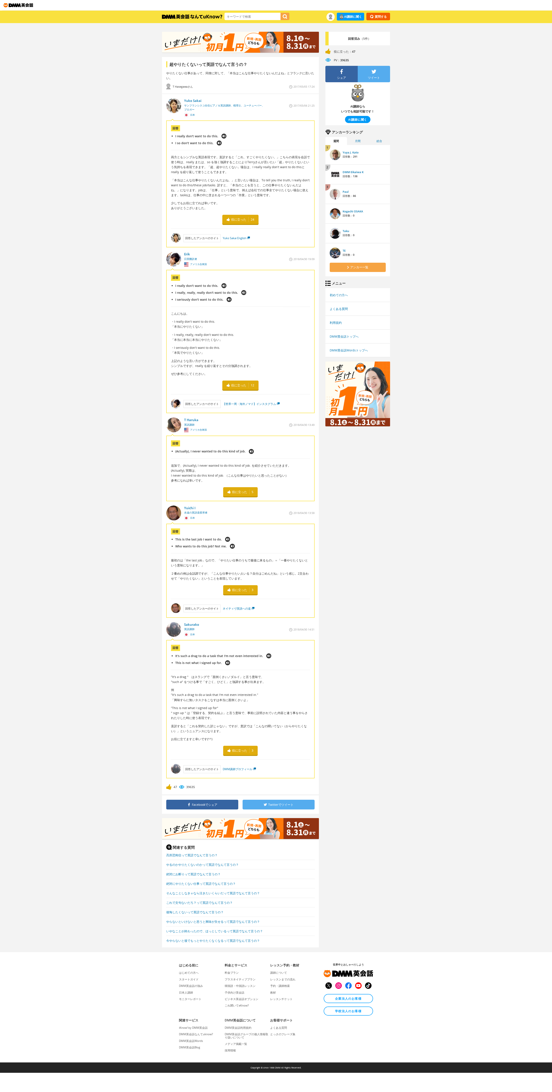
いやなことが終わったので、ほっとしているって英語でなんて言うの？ (214, 931)
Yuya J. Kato (351, 152)
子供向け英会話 (234, 992)
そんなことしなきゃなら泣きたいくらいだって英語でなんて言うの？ (213, 893)
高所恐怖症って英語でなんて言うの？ (192, 855)
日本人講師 (186, 992)
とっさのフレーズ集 (282, 1034)
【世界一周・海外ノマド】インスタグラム (249, 404)
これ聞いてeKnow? (237, 1005)
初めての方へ (339, 295)
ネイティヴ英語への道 (237, 608)
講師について (278, 973)
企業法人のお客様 (348, 998)
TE (344, 251)
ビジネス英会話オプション (241, 999)
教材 (273, 992)
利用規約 (336, 323)
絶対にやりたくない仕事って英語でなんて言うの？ (201, 884)
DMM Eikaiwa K (353, 172)
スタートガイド (189, 979)
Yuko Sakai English (234, 238)
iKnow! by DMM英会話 (193, 1028)
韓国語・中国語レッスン (240, 986)
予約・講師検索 (280, 986)
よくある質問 (339, 309)
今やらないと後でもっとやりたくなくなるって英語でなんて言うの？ (213, 941)
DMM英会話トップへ (344, 336)
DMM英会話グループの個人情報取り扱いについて (246, 1035)
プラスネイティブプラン (240, 979)
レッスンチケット (281, 999)
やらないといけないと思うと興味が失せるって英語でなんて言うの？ (213, 922)
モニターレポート (190, 999)
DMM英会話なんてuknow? (196, 1034)
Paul (346, 192)
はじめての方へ (189, 973)
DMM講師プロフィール (237, 769)
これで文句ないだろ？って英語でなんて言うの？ (199, 903)
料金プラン (232, 973)
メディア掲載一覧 (236, 1044)
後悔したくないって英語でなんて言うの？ (195, 912)
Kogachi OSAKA (353, 211)
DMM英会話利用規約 (238, 1028)
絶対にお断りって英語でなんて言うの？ (193, 874)
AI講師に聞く (353, 16)
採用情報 (230, 1050)
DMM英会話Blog (189, 1047)
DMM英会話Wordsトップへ (349, 350)
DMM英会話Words (191, 1041)
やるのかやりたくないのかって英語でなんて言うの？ (202, 865)
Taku (346, 231)
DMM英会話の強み (191, 986)
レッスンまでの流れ (282, 979)
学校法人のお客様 (348, 1011)
